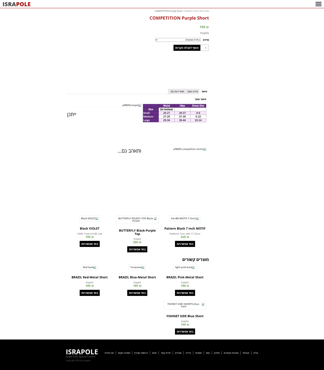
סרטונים (283, 4)
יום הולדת (109, 352)
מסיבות (198, 352)
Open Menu (318, 4)
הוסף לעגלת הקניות (187, 48)
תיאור (204, 91)
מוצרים (178, 352)
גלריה (188, 352)
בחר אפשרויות (185, 244)
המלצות (269, 4)
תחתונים (188, 10)
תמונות (296, 4)
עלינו (255, 352)
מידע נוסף (192, 91)
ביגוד (196, 10)
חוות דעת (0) (177, 91)
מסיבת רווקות (124, 352)
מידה (206, 40)
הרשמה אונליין (141, 352)
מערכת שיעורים (231, 352)
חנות (154, 352)
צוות (208, 352)
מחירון (217, 352)
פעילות (246, 352)
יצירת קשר (166, 352)
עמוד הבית (204, 10)
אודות (308, 4)
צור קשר (255, 4)
